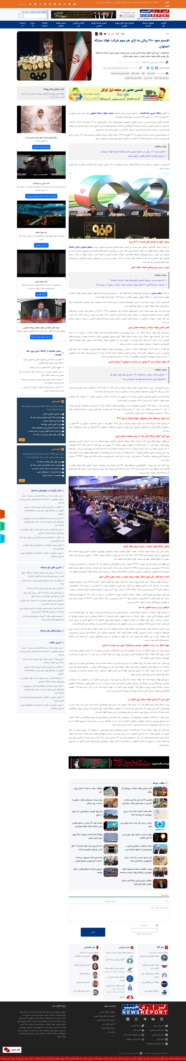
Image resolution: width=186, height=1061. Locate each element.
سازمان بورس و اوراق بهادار (115, 968)
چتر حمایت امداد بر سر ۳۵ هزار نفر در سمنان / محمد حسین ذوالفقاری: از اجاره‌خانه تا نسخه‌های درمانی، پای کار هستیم (42, 499)
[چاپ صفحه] (100, 33)
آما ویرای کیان (123, 1053)
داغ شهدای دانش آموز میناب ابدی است (41, 137)
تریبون (122, 996)
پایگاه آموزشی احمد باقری (149, 956)
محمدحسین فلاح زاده (81, 990)
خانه (167, 33)
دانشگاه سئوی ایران (151, 990)
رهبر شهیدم (41, 294)
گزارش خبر (163, 24)
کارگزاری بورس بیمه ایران (115, 959)
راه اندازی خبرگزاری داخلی (52, 414)
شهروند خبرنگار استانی (148, 24)
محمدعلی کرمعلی (83, 982)
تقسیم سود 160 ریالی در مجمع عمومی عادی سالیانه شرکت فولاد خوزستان (132, 151)
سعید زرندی (148, 78)
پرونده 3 (2, 539)
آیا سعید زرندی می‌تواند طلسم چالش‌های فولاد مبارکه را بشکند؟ (137, 280)
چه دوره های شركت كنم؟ (41, 336)
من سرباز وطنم (41, 232)
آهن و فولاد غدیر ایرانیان (115, 985)
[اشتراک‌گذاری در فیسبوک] (156, 68)
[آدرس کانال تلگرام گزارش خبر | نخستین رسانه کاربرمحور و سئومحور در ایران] (144, 1019)
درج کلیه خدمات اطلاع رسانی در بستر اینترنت (45, 431)
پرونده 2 (2, 526)
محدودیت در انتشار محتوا (52, 475)
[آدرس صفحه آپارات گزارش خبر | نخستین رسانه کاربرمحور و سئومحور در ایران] (128, 1019)
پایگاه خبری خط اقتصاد (133, 78)
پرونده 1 (2, 514)
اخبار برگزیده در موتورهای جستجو (46, 490)
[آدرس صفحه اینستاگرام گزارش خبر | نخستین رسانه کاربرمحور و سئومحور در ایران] (161, 1019)
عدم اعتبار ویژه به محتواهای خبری (49, 472)
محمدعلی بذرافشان (82, 956)
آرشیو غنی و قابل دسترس (52, 420)
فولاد (143, 73)
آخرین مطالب (55, 642)
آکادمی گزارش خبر (78, 24)
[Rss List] (30, 4)
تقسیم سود (151, 73)
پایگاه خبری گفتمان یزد (150, 982)
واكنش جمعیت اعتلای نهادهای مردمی (41, 196)
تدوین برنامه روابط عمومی (99, 24)
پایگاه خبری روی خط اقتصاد (152, 62)
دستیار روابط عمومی (61, 24)
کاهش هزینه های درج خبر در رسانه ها (47, 434)
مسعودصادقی (85, 973)
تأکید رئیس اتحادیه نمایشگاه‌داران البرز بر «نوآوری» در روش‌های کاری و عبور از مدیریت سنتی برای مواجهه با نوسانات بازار (113, 2)
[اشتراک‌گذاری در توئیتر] (152, 68)
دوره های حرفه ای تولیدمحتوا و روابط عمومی (41, 327)
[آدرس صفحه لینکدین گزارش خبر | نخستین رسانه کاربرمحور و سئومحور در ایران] (153, 1019)
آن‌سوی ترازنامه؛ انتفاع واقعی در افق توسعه (146, 156)
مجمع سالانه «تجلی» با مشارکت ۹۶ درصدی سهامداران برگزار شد (137, 374)
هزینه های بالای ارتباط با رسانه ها (49, 461)
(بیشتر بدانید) (55, 97)
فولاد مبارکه (135, 73)
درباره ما (33, 24)
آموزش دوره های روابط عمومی (124, 24)
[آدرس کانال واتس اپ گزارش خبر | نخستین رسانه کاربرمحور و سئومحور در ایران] (136, 1019)
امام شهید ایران (41, 281)
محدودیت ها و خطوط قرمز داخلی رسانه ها (46, 465)
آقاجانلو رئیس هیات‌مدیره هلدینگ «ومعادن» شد (143, 379)
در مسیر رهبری (41, 245)
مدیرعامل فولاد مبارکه (161, 78)
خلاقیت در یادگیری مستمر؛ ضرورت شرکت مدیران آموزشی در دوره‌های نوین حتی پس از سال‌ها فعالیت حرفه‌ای (44, 510)
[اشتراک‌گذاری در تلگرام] (147, 68)
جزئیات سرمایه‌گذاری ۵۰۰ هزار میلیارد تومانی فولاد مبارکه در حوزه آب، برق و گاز (130, 284)
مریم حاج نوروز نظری (82, 964)
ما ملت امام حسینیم (41, 147)
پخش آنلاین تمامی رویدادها (51, 424)
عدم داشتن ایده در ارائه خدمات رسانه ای (47, 468)
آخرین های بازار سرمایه (51, 567)
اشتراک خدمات (45, 24)
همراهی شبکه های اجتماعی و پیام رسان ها (46, 417)
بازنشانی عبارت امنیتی (144, 934)
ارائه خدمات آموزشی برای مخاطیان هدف (47, 427)
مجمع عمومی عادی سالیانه (120, 73)
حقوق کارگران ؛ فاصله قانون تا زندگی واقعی (45, 367)
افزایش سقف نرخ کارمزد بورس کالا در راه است (44, 588)
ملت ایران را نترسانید (41, 183)
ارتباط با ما (22, 24)
